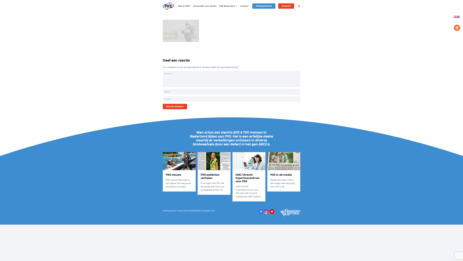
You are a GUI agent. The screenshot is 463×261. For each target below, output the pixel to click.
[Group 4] (168, 6)
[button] (236, 6)
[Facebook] (261, 211)
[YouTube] (272, 211)
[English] (458, 17)
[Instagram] (266, 211)
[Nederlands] (455, 17)
